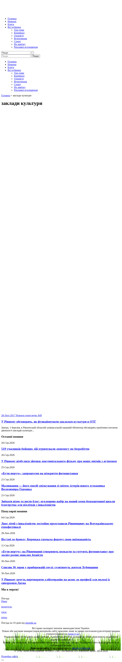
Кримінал (19, 32)
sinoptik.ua (30, 622)
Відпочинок (20, 38)
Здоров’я (19, 35)
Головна (12, 18)
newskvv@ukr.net (81, 648)
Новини (12, 21)
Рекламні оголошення (26, 47)
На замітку (20, 44)
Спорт (17, 41)
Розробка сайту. (9, 656)
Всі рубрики (14, 27)
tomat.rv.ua (73, 634)
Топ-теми (19, 30)
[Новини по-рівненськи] (41, 13)
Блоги (11, 24)
